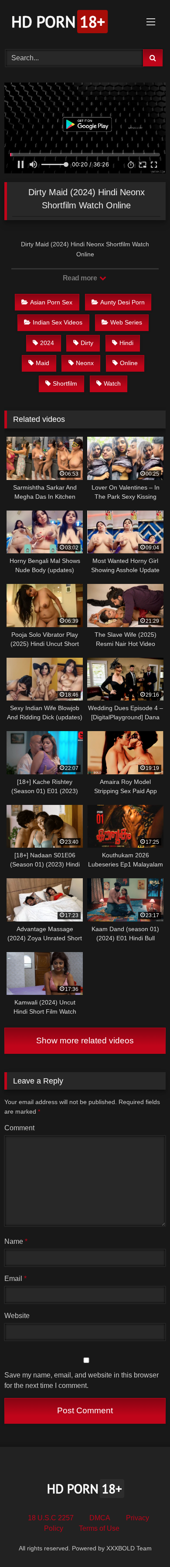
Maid (42, 362)
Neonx (85, 362)
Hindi (126, 342)
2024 (47, 342)
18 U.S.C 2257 (51, 1518)
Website (17, 1315)
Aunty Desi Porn (122, 302)
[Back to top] (143, 1541)
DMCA (99, 1518)
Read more (81, 278)
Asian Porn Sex (51, 302)
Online (129, 362)
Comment (19, 1128)
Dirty (87, 342)
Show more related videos (85, 1040)
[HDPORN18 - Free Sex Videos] (69, 23)
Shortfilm (65, 383)
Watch (112, 383)
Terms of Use (99, 1528)
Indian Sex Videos (57, 322)
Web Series (126, 322)
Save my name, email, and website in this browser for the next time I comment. (81, 1380)
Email (15, 1278)
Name (15, 1241)
